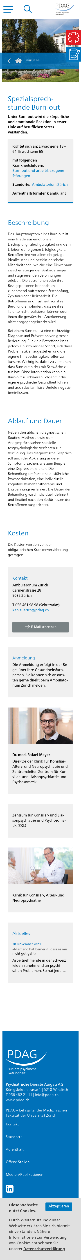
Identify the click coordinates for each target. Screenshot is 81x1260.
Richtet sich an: (25, 147)
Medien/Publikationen (24, 1175)
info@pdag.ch (46, 1095)
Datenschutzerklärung (44, 1249)
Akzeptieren (58, 1206)
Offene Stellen (17, 1162)
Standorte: (21, 185)
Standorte (14, 1137)
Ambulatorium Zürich (50, 185)
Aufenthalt (15, 1149)
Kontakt (12, 1124)
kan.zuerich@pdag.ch (30, 610)
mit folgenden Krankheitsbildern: (28, 163)
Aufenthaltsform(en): (30, 193)
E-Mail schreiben (43, 627)
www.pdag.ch (17, 1100)
